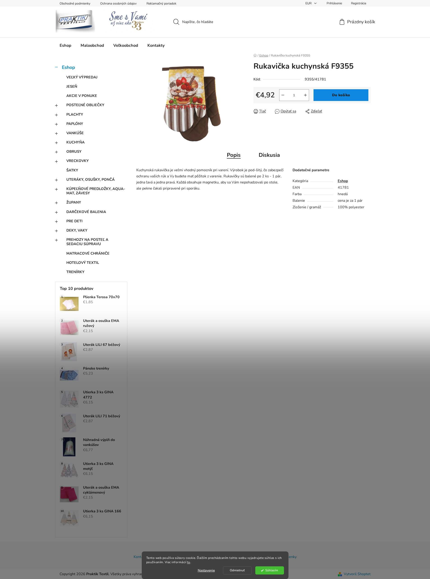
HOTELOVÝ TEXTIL (82, 262)
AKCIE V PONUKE (81, 95)
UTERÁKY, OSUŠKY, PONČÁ (90, 179)
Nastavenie (206, 570)
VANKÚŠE (75, 133)
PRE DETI (74, 221)
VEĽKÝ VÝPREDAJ (82, 77)
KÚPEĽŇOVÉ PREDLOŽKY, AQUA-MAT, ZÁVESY (95, 191)
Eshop (68, 67)
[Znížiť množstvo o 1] (282, 95)
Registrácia (358, 3)
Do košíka (341, 95)
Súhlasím (271, 570)
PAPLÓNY (74, 123)
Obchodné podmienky (75, 3)
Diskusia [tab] (269, 155)
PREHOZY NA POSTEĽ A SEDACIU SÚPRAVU (87, 241)
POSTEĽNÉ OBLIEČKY (85, 105)
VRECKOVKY (77, 160)
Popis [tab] (234, 155)
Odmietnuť (237, 570)
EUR (308, 3)
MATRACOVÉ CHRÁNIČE (87, 253)
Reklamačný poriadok (161, 3)
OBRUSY (73, 151)
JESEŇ (71, 86)
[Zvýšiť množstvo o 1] (305, 95)
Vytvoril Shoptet (357, 574)
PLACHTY (74, 114)
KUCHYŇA (75, 142)
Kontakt (140, 556)
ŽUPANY (73, 202)
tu (188, 562)
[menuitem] (65, 45)
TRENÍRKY (75, 272)
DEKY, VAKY (76, 230)
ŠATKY (72, 170)
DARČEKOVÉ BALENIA (86, 211)
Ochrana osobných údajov (118, 3)
